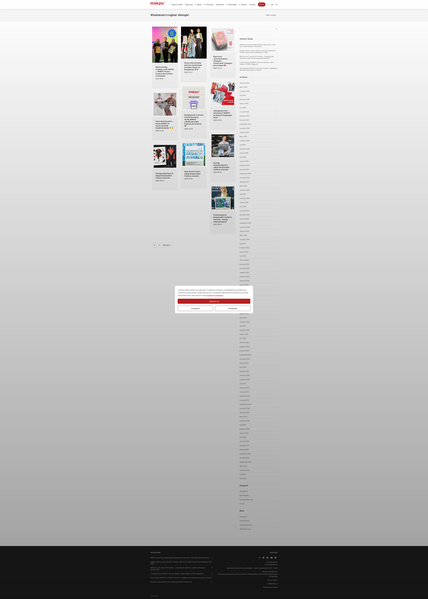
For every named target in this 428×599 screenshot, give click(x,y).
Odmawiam (232, 308)
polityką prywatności (215, 295)
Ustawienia (195, 308)
